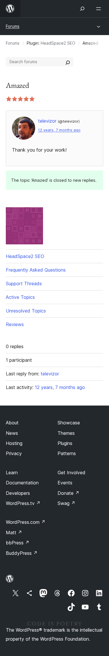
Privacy (14, 453)
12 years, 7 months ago (59, 130)
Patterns (67, 453)
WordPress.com (25, 522)
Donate (68, 493)
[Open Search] (82, 8)
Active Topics (20, 297)
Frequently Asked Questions (36, 270)
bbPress (17, 543)
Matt (14, 532)
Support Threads (24, 283)
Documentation (22, 483)
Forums (12, 26)
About (12, 423)
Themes (66, 433)
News (12, 433)
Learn (12, 472)
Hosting (14, 443)
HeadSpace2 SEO (58, 43)
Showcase (69, 423)
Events (65, 483)
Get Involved (71, 472)
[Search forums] (67, 61)
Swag (66, 503)
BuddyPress (21, 553)
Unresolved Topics (26, 311)
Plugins (65, 443)
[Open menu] (99, 8)
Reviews (15, 324)
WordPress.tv (23, 503)
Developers (18, 493)
